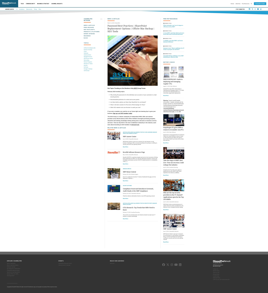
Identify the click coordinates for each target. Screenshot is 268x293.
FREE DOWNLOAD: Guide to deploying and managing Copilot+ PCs (173, 81)
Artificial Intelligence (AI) (89, 48)
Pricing (35, 9)
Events (232, 3)
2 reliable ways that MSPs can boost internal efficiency (173, 41)
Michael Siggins (134, 174)
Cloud (85, 51)
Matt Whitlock (174, 86)
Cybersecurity (30, 3)
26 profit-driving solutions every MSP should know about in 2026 (173, 56)
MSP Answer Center (88, 58)
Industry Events (87, 55)
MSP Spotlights (89, 29)
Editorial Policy (216, 277)
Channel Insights (56, 3)
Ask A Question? (10, 275)
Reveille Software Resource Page (134, 152)
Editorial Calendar (11, 267)
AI (16, 9)
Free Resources (245, 3)
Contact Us (215, 269)
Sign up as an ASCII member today (122, 113)
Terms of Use (216, 272)
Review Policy (216, 270)
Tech (22, 3)
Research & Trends (88, 63)
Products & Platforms (92, 31)
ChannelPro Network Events (65, 263)
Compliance (21, 9)
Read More (125, 147)
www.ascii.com (135, 124)
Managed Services (88, 56)
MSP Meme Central (129, 172)
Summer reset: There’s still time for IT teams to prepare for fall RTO (173, 48)
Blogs (86, 38)
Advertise (238, 3)
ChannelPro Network (133, 139)
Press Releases (89, 27)
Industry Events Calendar (64, 265)
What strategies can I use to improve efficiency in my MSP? (173, 26)
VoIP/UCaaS (86, 70)
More (40, 9)
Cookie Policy (216, 276)
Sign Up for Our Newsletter (13, 272)
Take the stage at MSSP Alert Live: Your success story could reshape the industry (173, 162)
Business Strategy (43, 3)
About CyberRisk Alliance (12, 265)
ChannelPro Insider (260, 3)
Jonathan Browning (135, 212)
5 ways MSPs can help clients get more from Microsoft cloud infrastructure (173, 33)
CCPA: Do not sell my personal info (221, 279)
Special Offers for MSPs (12, 274)
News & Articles (89, 25)
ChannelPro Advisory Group (13, 270)
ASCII (135, 88)
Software (86, 67)
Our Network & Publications (13, 268)
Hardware (86, 53)
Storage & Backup (88, 69)
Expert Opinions (89, 33)
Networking (86, 60)
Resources (87, 36)
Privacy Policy (216, 274)
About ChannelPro (11, 263)
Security (85, 65)
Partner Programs (88, 62)
